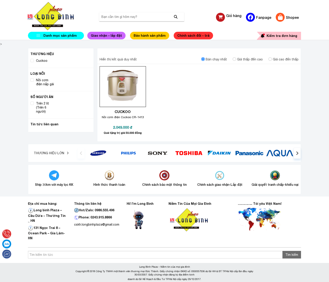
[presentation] (81, 153)
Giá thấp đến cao (250, 59)
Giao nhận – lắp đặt (106, 35)
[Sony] (159, 153)
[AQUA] (279, 153)
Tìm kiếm (291, 254)
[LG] (128, 153)
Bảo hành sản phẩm (150, 35)
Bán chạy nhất (216, 59)
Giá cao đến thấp (286, 59)
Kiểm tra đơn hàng (282, 36)
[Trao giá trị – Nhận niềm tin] (56, 16)
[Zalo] (6, 243)
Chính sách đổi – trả (193, 35)
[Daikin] (219, 153)
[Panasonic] (249, 153)
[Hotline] (6, 233)
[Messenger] (6, 254)
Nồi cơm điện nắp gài (45, 82)
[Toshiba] (188, 153)
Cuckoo (41, 60)
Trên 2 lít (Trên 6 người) (42, 107)
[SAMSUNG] (98, 153)
